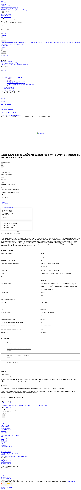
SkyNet (2, 436)
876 (8, 342)
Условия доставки (5, 428)
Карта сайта (4, 432)
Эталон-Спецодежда (4, 203)
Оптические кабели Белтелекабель (10, 435)
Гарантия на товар (6, 429)
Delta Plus (8, 407)
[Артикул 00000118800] (40, 133)
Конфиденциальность (6, 487)
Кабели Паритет (5, 438)
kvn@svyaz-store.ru (6, 17)
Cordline (3, 442)
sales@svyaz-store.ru (6, 15)
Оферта (3, 488)
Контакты (3, 431)
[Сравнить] (2, 166)
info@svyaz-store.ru (6, 14)
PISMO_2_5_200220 (12, 362)
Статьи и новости (5, 425)
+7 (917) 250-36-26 (9, 8)
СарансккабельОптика (7, 446)
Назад (9, 78)
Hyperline (3, 445)
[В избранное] (2, 164)
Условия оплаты (5, 426)
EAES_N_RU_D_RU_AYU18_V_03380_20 (19, 349)
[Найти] (4, 41)
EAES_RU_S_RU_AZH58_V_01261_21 (18, 355)
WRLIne (3, 443)
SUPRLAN (4, 439)
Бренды (3, 433)
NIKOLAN (4, 441)
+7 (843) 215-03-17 (6, 5)
